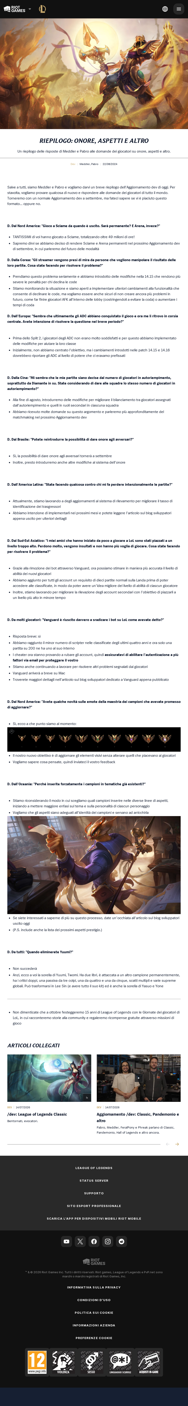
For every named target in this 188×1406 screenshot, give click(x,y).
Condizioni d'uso (94, 1300)
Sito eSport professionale (94, 1206)
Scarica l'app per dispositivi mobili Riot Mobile (94, 1218)
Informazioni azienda (94, 1325)
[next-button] (177, 1144)
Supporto (94, 1193)
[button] (73, 164)
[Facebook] (94, 1241)
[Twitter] (80, 1241)
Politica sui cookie (94, 1312)
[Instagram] (108, 1241)
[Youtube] (66, 1241)
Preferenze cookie (94, 1338)
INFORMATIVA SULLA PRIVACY (94, 1287)
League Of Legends (94, 1168)
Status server (94, 1180)
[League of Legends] (42, 9)
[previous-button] (167, 1144)
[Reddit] (121, 1241)
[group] (94, 1094)
